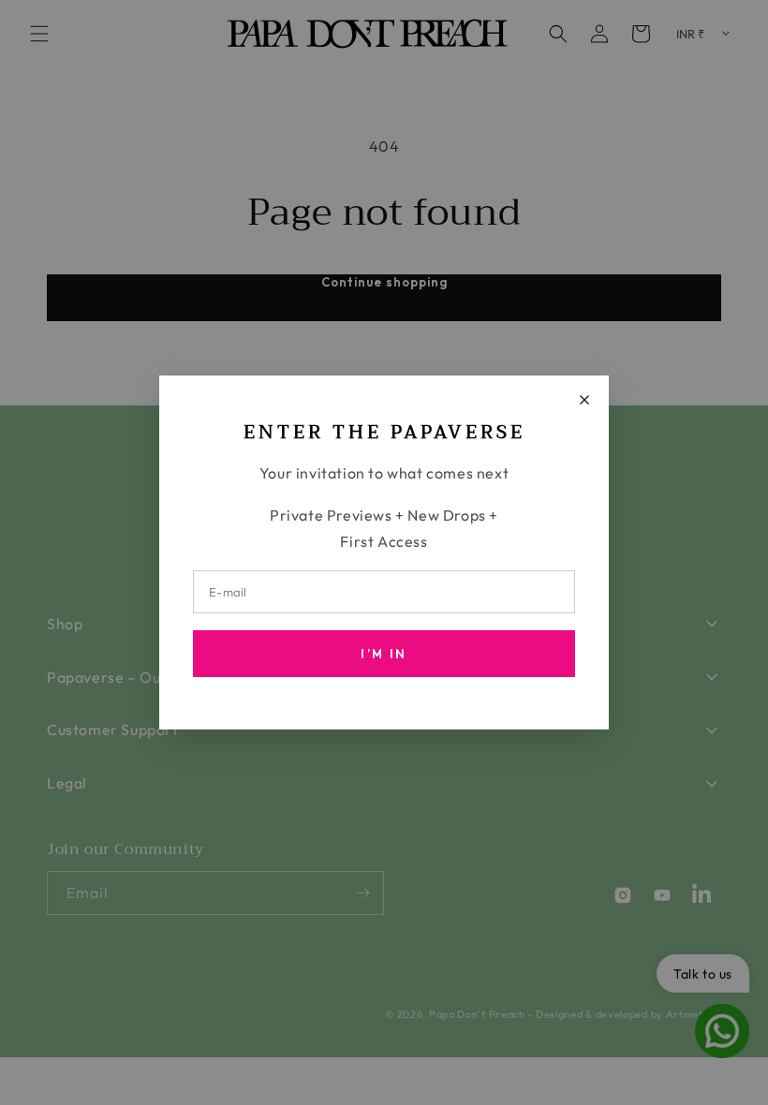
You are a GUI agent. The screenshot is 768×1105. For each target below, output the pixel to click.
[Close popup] (584, 400)
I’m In (383, 653)
